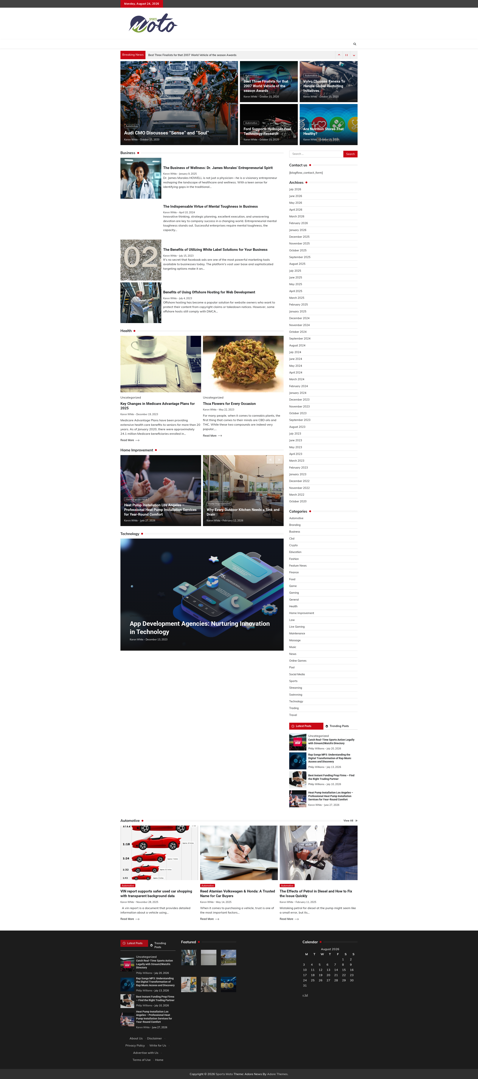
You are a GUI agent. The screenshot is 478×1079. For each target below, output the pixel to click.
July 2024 (295, 352)
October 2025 (298, 250)
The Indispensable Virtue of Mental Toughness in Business (210, 206)
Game (293, 586)
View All (348, 820)
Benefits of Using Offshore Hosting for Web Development (209, 292)
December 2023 (299, 399)
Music (292, 647)
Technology (296, 701)
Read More (127, 440)
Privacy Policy (135, 1045)
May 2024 (295, 366)
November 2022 (299, 488)
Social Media (297, 674)
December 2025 (299, 236)
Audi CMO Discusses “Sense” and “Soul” (166, 133)
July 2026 (295, 189)
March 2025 (296, 298)
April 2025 (295, 291)
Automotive (132, 126)
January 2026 (297, 230)
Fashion (294, 559)
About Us (136, 1038)
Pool (291, 667)
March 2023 (296, 460)
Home (159, 1060)
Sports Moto (224, 1074)
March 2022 (296, 494)
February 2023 (298, 467)
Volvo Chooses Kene (160, 55)
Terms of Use (142, 1060)
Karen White (131, 139)
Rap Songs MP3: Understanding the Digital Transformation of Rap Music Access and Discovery (329, 758)
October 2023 (298, 413)
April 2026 (295, 209)
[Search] (355, 44)
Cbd (291, 538)
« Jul (305, 995)
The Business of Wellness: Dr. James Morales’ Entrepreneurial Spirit (218, 168)
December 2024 (299, 318)
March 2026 (296, 216)
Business (294, 531)
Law (292, 620)
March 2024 (296, 379)
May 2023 (295, 447)
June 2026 (295, 196)
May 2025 (295, 284)
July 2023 (295, 433)
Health (293, 606)
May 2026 (295, 202)
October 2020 (298, 501)
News (292, 654)
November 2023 (299, 406)
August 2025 (297, 264)
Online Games (297, 660)
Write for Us (157, 1045)
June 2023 (295, 440)
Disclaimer (154, 1038)
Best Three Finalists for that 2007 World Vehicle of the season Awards (266, 86)
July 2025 (295, 270)
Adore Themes (277, 1074)
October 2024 (298, 332)
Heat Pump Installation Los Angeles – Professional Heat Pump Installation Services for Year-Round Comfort (160, 510)
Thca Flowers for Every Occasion (229, 403)
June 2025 (295, 277)
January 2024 (297, 393)
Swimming (295, 694)
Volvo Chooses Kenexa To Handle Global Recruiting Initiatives (324, 86)
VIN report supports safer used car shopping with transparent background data (156, 893)
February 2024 (298, 386)
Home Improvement (136, 499)
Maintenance (297, 633)
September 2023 (300, 420)
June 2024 (295, 359)
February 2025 (298, 304)
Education (295, 552)
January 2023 (297, 474)
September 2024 (300, 338)
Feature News (298, 565)
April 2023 (295, 454)
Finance (294, 572)
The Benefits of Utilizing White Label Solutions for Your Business (215, 249)
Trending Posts (339, 726)
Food (292, 579)
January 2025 (297, 311)
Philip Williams (316, 748)
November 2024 (299, 325)
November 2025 (299, 243)
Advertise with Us (145, 1053)
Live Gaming (297, 626)
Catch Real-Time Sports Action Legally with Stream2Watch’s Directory (154, 964)
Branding (295, 525)
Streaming (295, 687)
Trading (294, 708)
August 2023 (297, 427)
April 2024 (295, 372)
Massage (295, 640)
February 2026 (298, 223)
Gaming (294, 592)
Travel (293, 715)
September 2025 (300, 257)
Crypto (293, 545)
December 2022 (299, 481)
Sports (293, 681)
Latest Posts (303, 726)
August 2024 (297, 345)
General (294, 599)
